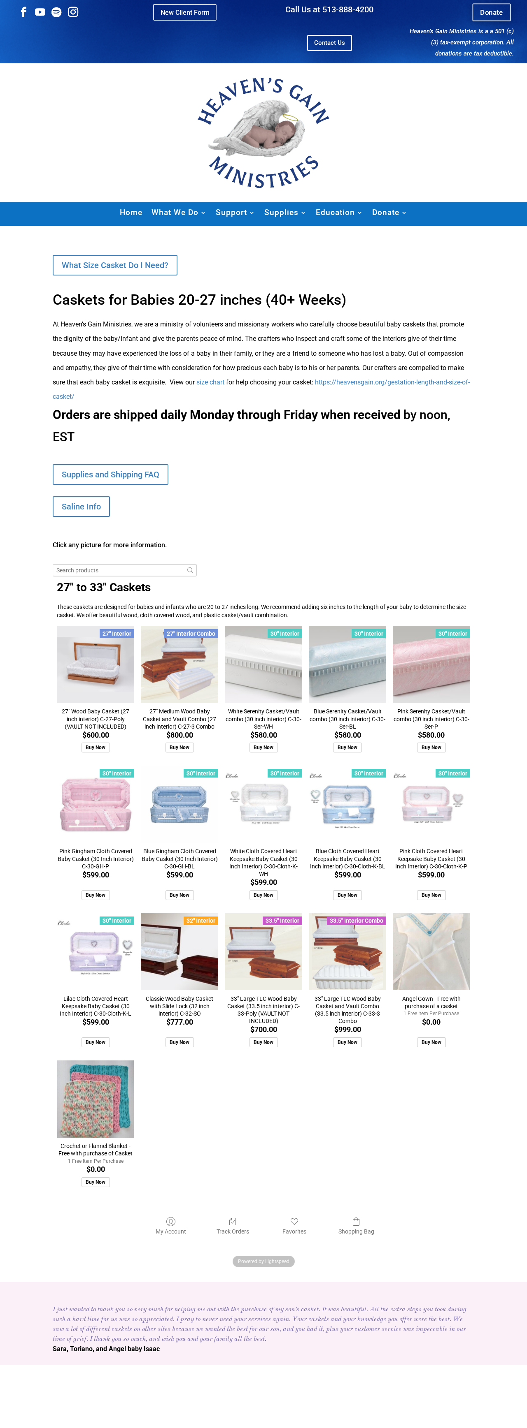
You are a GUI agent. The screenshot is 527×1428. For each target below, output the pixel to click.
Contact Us (329, 42)
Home (131, 212)
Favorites (294, 1231)
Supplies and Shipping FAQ (110, 474)
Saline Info (81, 506)
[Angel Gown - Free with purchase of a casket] (431, 952)
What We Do (175, 212)
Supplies (281, 212)
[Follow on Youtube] (40, 12)
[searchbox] (125, 570)
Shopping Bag (356, 1231)
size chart (210, 382)
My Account (171, 1231)
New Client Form (185, 12)
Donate (491, 12)
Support (231, 212)
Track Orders (233, 1231)
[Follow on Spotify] (56, 12)
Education (335, 212)
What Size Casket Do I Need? (115, 265)
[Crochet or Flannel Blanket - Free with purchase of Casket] (95, 1099)
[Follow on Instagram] (73, 12)
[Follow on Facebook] (23, 12)
